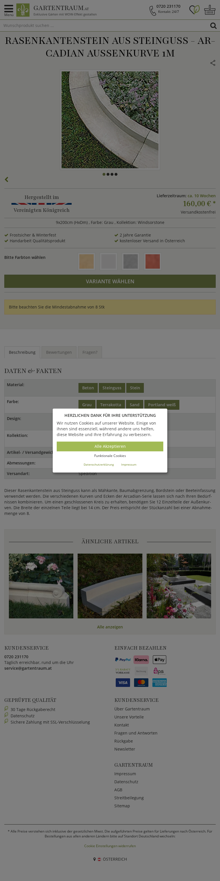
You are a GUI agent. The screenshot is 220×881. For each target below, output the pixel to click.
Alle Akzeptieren (110, 446)
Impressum (128, 464)
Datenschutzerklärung (99, 464)
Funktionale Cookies (110, 456)
